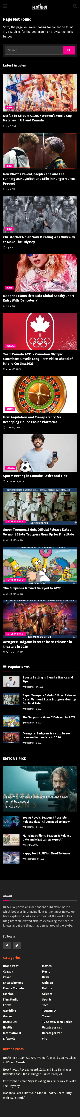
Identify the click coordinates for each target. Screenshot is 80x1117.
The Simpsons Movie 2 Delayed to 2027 (32, 588)
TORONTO (49, 1011)
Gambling (9, 1011)
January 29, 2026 (13, 369)
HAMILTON (10, 1022)
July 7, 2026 (10, 126)
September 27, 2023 (34, 859)
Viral (45, 1039)
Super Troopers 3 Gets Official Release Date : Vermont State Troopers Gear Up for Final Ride (49, 699)
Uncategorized (52, 1033)
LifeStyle (9, 1039)
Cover (7, 977)
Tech (45, 1005)
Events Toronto (13, 988)
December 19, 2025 (14, 481)
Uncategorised (52, 1027)
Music (46, 971)
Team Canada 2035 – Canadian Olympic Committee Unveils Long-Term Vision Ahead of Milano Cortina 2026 (37, 359)
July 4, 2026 (10, 189)
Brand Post (10, 966)
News (9, 108)
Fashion (8, 994)
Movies (47, 966)
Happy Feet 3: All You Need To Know (46, 853)
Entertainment (15, 521)
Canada (10, 346)
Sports (47, 999)
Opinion (47, 983)
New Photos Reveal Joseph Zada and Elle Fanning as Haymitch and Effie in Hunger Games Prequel (39, 178)
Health (7, 1027)
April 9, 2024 (14, 807)
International (12, 1033)
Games (10, 409)
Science (47, 994)
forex (7, 1005)
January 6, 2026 (12, 427)
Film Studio (10, 999)
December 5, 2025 (14, 540)
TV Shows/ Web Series (57, 1022)
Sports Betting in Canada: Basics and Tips (35, 476)
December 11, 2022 (34, 827)
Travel (46, 1016)
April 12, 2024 (31, 845)
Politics (47, 988)
